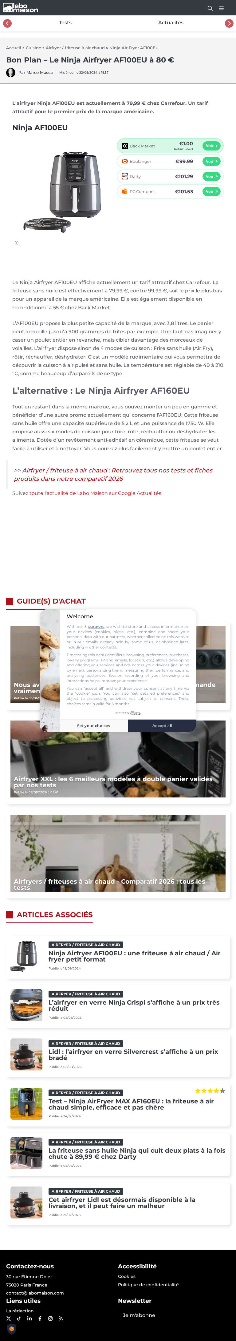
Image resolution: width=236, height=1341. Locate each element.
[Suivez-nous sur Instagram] (50, 1318)
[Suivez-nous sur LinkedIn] (29, 1318)
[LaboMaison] (20, 7)
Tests (65, 23)
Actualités (170, 23)
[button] (207, 7)
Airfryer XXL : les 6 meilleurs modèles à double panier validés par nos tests (113, 782)
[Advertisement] (118, 551)
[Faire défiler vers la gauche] (7, 23)
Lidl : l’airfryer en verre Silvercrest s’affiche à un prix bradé (133, 1055)
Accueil (13, 47)
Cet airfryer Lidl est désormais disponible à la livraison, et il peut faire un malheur (122, 1203)
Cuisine (33, 47)
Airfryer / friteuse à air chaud (75, 47)
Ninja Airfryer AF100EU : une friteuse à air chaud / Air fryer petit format (135, 956)
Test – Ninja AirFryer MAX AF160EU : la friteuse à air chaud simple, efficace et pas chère (131, 1104)
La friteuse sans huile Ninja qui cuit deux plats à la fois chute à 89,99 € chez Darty (137, 1153)
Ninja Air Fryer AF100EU (134, 47)
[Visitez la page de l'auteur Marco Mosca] (10, 75)
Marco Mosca (39, 72)
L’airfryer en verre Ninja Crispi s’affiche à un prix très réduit (134, 1005)
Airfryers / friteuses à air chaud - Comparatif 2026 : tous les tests (109, 884)
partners (96, 626)
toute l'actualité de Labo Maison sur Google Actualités (95, 493)
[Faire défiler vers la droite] (229, 23)
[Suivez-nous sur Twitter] (8, 1318)
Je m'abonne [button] (139, 1315)
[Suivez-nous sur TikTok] (19, 1318)
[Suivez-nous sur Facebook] (39, 1318)
